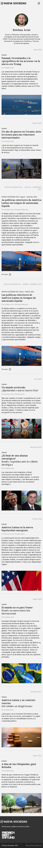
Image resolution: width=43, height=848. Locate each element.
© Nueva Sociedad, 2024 (10, 845)
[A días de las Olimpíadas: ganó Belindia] (21, 803)
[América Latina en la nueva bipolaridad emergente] (21, 580)
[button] (39, 3)
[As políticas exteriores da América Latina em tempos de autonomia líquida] (21, 261)
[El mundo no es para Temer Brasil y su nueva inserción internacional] (21, 673)
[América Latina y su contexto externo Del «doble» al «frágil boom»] (21, 737)
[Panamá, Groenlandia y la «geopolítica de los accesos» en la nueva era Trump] (21, 105)
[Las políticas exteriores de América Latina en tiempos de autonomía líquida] (21, 356)
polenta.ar (38, 845)
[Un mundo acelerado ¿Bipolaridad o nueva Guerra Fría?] (21, 428)
